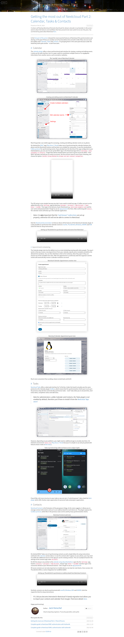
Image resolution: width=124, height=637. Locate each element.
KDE (90, 224)
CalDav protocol (35, 149)
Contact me (89, 608)
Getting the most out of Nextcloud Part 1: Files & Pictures (48, 621)
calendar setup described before (63, 562)
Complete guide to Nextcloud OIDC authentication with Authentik (50, 624)
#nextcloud (89, 25)
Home (4, 2)
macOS (65, 224)
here (54, 31)
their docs (48, 444)
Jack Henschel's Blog (62, 4)
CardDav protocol (36, 512)
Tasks (48, 41)
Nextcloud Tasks (36, 387)
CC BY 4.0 (48, 631)
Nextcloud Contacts (37, 508)
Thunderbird (71, 224)
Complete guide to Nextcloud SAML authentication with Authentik (50, 627)
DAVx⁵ (42, 145)
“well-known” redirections (67, 215)
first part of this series (41, 38)
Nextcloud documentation (44, 223)
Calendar (43, 41)
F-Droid (56, 145)
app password (64, 209)
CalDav (52, 389)
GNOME (84, 224)
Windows (78, 224)
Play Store (50, 145)
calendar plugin (38, 51)
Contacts (55, 41)
